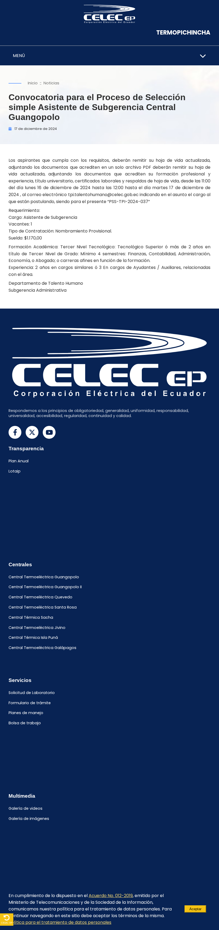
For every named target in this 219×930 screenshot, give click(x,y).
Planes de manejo (26, 713)
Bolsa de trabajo (25, 723)
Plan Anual (19, 461)
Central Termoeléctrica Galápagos (42, 648)
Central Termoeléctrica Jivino (37, 627)
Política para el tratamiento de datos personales (60, 922)
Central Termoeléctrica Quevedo (40, 597)
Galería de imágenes (29, 818)
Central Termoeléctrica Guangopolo (44, 577)
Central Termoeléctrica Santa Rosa (43, 607)
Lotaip (15, 471)
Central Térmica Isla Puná (33, 637)
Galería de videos (25, 808)
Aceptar (195, 909)
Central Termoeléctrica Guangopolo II (45, 587)
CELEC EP (6, 922)
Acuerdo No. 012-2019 (111, 895)
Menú (19, 55)
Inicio (33, 83)
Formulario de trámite (30, 703)
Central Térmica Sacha (31, 617)
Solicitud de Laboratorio (32, 692)
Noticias (51, 83)
